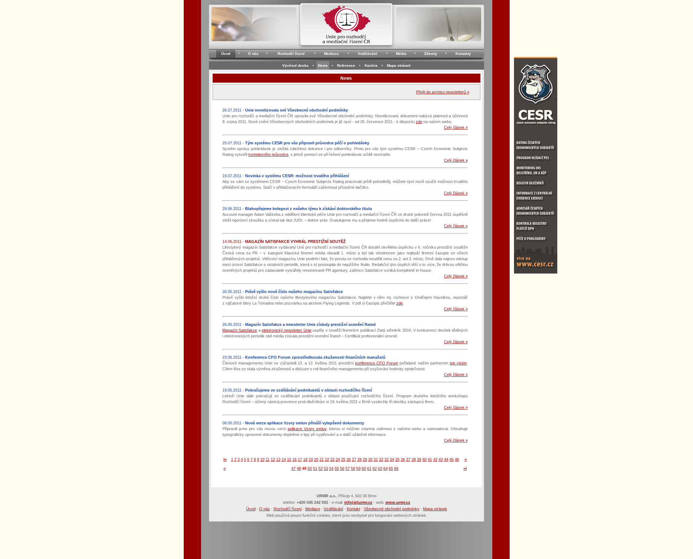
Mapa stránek (399, 65)
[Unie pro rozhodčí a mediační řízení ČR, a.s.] (346, 26)
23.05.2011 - (303, 357)
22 (327, 459)
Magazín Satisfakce (239, 330)
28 (359, 459)
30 (370, 459)
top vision (458, 363)
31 (376, 459)
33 (386, 459)
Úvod (225, 54)
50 (310, 468)
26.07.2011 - (285, 110)
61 (369, 468)
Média (401, 54)
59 (358, 468)
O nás (253, 54)
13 (278, 459)
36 (403, 459)
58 (353, 468)
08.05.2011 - (293, 423)
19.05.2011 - (297, 390)
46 (457, 459)
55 (337, 468)
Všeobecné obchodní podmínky (391, 509)
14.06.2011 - (284, 241)
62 (374, 468)
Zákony (430, 54)
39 (419, 459)
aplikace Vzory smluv (307, 429)
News (323, 65)
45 (451, 459)
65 (391, 468)
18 (305, 459)
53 (326, 468)
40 (424, 459)
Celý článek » (456, 127)
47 (293, 468)
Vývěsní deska (295, 65)
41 (430, 459)
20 (316, 459)
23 (332, 459)
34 (392, 459)
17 (300, 459)
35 (397, 459)
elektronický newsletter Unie (286, 330)
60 (364, 468)
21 (321, 459)
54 (331, 468)
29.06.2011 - (297, 208)
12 (273, 459)
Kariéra (371, 65)
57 (347, 468)
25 (343, 459)
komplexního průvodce (268, 154)
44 (446, 459)
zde (419, 121)
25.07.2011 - (295, 143)
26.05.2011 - (299, 324)
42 (435, 459)
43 (441, 459)
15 (289, 459)
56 (342, 468)
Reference (346, 65)
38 (413, 459)
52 (320, 468)
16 (294, 459)
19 (311, 459)
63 (380, 468)
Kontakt (353, 509)
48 (299, 468)
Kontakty (463, 54)
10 (262, 459)
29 (365, 459)
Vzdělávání (367, 54)
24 (338, 459)
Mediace (331, 54)
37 (408, 459)
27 (354, 459)
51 (315, 468)
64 (385, 468)
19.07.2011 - (285, 176)
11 (268, 459)
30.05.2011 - (282, 291)
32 (381, 459)
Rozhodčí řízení (291, 54)
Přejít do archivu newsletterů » (442, 92)
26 (348, 459)
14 (284, 459)
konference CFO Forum (376, 363)
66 (396, 468)
